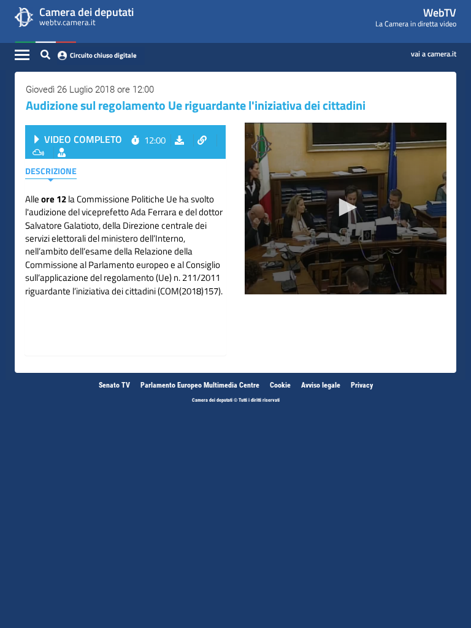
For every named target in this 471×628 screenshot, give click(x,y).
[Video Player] (345, 208)
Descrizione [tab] (51, 170)
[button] (345, 207)
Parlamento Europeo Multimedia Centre (199, 385)
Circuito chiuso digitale (103, 55)
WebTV (439, 12)
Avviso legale (320, 385)
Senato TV (114, 385)
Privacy (362, 385)
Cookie (280, 385)
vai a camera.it (433, 51)
